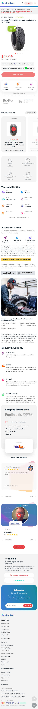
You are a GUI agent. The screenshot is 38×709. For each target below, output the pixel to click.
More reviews (19, 547)
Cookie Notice (5, 656)
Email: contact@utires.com (9, 691)
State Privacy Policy (7, 653)
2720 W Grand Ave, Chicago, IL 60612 (12, 693)
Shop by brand (16, 9)
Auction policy (5, 672)
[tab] (15, 53)
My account (5, 678)
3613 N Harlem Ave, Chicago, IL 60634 (13, 696)
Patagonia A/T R (8, 11)
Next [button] (32, 496)
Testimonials (5, 662)
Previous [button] (8, 496)
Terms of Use (5, 651)
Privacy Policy (5, 648)
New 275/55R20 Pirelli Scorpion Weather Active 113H (14, 144)
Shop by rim (5, 635)
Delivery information (7, 645)
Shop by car (5, 629)
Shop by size (5, 626)
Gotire (3, 665)
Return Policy (5, 675)
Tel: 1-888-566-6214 (7, 688)
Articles (3, 659)
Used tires (5, 9)
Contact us (4, 680)
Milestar (26, 9)
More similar (31, 112)
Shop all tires (5, 623)
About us (4, 642)
